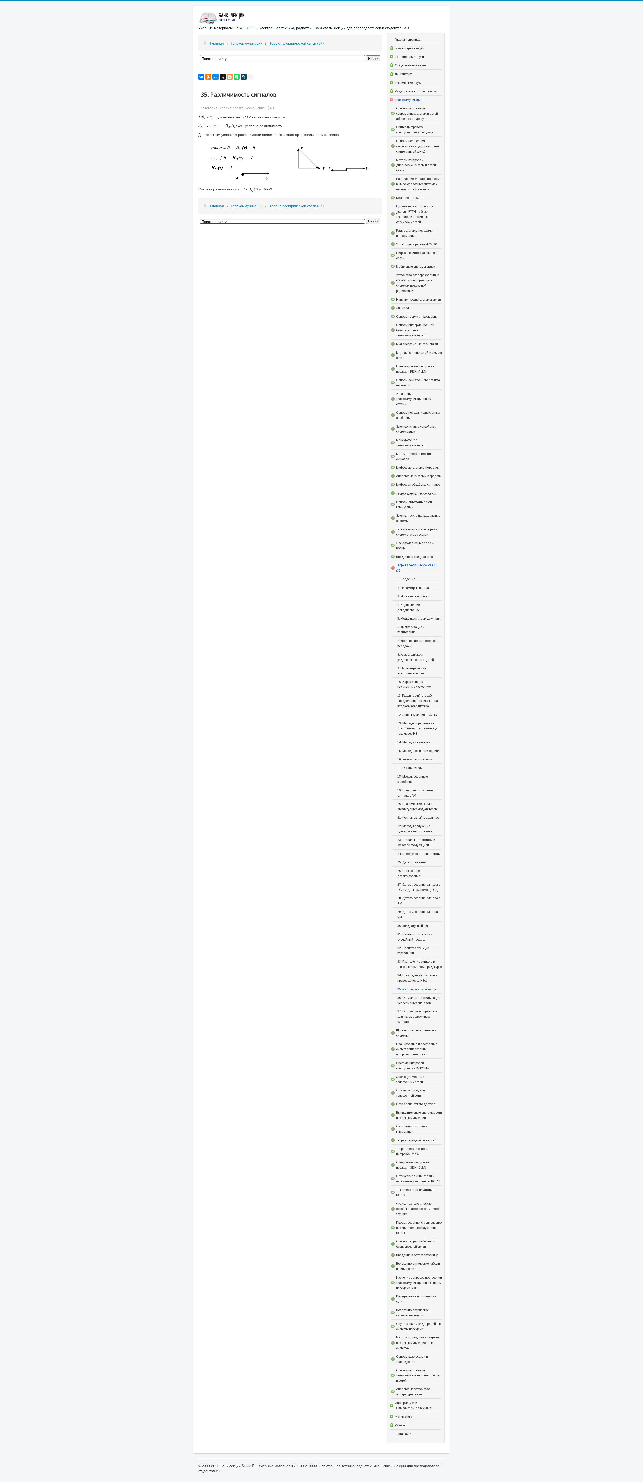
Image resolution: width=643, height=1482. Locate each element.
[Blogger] (230, 77)
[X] (223, 77)
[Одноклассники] (208, 77)
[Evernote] (237, 77)
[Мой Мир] (215, 77)
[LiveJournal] (244, 77)
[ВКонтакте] (201, 77)
